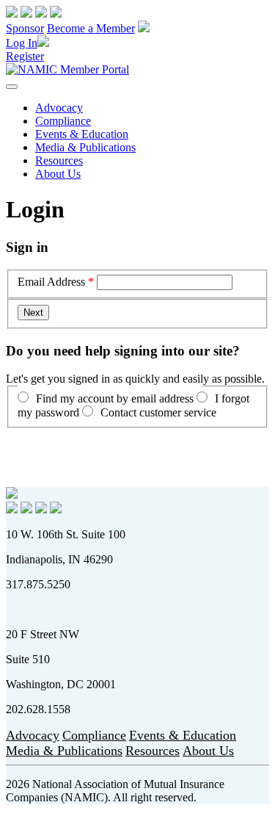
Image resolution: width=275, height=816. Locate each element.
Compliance (63, 121)
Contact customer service (158, 412)
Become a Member (91, 28)
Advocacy (59, 107)
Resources (59, 160)
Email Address (51, 281)
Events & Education (81, 134)
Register (25, 56)
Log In (21, 43)
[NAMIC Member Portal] (67, 69)
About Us (58, 173)
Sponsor (25, 28)
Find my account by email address (115, 398)
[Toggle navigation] (12, 86)
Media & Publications (85, 147)
